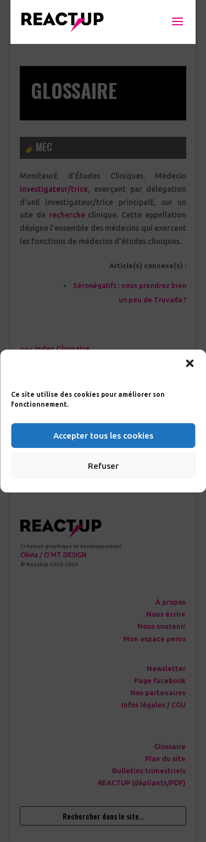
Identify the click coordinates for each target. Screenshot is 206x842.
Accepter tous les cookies (103, 435)
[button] (189, 363)
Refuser (103, 465)
